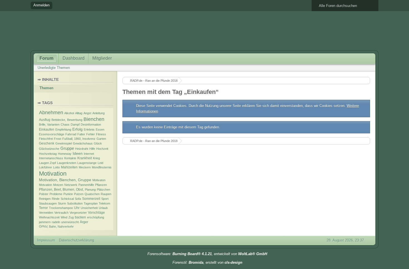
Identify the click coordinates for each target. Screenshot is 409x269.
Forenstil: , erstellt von (207, 262)
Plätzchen (103, 189)
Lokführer (45, 167)
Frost (57, 138)
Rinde (56, 198)
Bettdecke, (58, 119)
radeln (56, 222)
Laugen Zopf (47, 163)
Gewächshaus (83, 143)
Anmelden (41, 5)
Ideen (78, 153)
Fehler (90, 134)
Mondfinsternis (102, 167)
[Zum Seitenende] (369, 67)
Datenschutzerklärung (76, 240)
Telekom (104, 203)
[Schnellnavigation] (362, 67)
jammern (45, 222)
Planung (90, 189)
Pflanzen (101, 184)
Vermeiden (46, 212)
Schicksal (67, 198)
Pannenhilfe (86, 184)
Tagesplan (91, 203)
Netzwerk (70, 184)
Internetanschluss (51, 158)
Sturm (62, 203)
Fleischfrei (46, 138)
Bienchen (93, 119)
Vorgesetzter (78, 212)
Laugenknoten (66, 163)
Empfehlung (63, 129)
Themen (46, 88)
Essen (100, 129)
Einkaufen (46, 129)
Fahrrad (70, 134)
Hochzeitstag (48, 153)
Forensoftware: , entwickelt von (207, 254)
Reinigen (45, 198)
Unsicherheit (89, 208)
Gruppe (67, 148)
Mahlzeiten (69, 167)
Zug (71, 217)
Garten (101, 138)
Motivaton (98, 180)
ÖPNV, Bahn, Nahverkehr (56, 226)
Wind (64, 217)
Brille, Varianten (49, 124)
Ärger (84, 222)
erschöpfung (95, 217)
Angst (87, 113)
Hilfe (92, 148)
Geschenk (46, 143)
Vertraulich (61, 212)
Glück (98, 143)
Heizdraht (81, 148)
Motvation (45, 184)
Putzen (78, 194)
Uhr (77, 208)
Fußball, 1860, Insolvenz (78, 138)
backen (80, 217)
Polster (43, 194)
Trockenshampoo (61, 208)
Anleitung (98, 113)
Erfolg (77, 129)
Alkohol (69, 113)
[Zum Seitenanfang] (370, 240)
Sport (105, 198)
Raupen (106, 194)
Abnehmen (51, 112)
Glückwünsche (49, 148)
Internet (89, 153)
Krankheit (84, 158)
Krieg (96, 158)
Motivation (52, 173)
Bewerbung (74, 119)
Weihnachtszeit (49, 217)
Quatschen (92, 194)
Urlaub (103, 208)
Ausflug (44, 120)
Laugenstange (87, 163)
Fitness (101, 134)
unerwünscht (70, 222)
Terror (43, 208)
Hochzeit (102, 148)
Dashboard (74, 58)
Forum (46, 58)
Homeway (65, 153)
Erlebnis (89, 129)
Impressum (46, 240)
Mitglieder (102, 58)
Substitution (75, 203)
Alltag (78, 113)
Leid (100, 163)
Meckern (85, 167)
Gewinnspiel (63, 143)
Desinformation (91, 124)
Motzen (58, 184)
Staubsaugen (48, 203)
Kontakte (70, 158)
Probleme (56, 194)
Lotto (56, 167)
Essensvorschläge (51, 134)
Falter (81, 134)
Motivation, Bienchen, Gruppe (65, 180)
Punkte (68, 194)
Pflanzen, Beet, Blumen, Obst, (61, 189)
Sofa (78, 198)
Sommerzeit (91, 199)
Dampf (75, 124)
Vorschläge (96, 213)
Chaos (65, 124)
